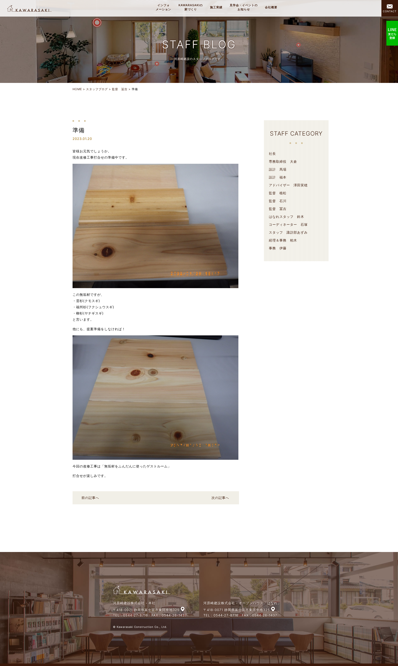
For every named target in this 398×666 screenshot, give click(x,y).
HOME (77, 89)
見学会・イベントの (244, 7)
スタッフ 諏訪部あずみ (288, 232)
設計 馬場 (277, 169)
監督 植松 (277, 193)
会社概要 (271, 7)
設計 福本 (277, 177)
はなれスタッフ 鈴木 (286, 217)
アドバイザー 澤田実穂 (288, 185)
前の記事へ (90, 498)
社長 (272, 154)
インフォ (163, 7)
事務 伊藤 (277, 248)
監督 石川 (277, 201)
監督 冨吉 (119, 89)
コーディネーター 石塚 (288, 224)
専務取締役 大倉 (283, 161)
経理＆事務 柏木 (283, 240)
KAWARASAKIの (190, 7)
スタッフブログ (97, 89)
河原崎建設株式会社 (29, 8)
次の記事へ (220, 498)
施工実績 (216, 7)
